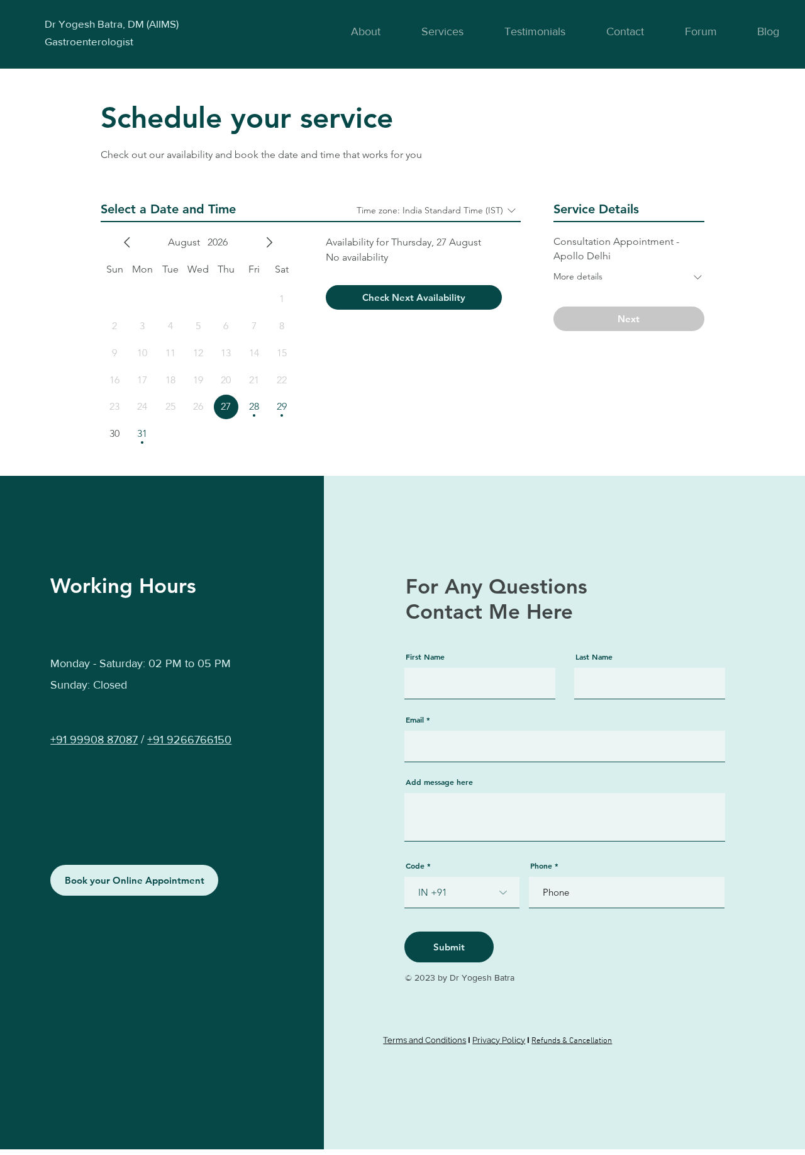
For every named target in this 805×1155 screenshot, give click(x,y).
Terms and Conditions (424, 1040)
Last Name (594, 656)
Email (415, 719)
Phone (541, 865)
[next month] (269, 242)
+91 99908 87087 (94, 739)
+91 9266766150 (189, 739)
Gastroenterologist (89, 41)
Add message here (439, 782)
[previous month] (127, 242)
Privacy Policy (498, 1040)
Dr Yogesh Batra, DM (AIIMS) (112, 24)
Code (415, 865)
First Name (425, 656)
